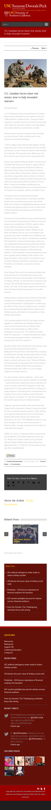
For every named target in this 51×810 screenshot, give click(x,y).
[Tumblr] (23, 482)
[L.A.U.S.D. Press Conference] (40, 761)
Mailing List (8, 644)
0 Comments (15, 464)
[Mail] (13, 485)
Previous (35, 48)
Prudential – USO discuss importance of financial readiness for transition (23, 681)
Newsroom (8, 641)
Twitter (41, 789)
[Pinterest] (18, 482)
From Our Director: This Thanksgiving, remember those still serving (23, 700)
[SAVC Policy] (9, 761)
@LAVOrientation (20, 733)
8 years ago (15, 726)
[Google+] (28, 482)
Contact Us (8, 652)
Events (43, 461)
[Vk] (8, 485)
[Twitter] (13, 482)
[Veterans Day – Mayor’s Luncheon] (9, 771)
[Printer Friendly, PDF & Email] (11, 455)
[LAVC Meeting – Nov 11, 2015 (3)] (19, 771)
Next (43, 48)
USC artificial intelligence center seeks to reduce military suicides (23, 666)
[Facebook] (8, 482)
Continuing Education (12, 650)
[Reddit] (39, 482)
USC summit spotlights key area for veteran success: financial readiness (24, 690)
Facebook (44, 789)
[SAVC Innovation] (19, 761)
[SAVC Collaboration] (30, 761)
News (6, 464)
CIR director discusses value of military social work (24, 674)
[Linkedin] (34, 482)
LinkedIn (38, 788)
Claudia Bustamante (14, 461)
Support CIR (8, 647)
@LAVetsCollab (37, 717)
